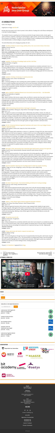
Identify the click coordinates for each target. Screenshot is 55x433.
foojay (24, 245)
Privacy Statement (27, 425)
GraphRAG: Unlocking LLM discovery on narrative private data (19, 77)
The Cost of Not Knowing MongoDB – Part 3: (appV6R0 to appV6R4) (10, 253)
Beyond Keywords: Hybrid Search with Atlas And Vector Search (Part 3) (44, 253)
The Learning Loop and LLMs (12, 217)
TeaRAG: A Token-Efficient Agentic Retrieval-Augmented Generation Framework (23, 201)
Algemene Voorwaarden (27, 417)
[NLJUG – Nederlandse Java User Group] (27, 8)
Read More (14, 27)
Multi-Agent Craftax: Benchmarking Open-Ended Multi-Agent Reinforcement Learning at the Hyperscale (28, 148)
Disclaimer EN (27, 420)
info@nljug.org (29, 412)
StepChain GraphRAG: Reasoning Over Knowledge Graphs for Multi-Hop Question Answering (26, 165)
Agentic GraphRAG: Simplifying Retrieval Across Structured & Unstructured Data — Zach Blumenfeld (28, 92)
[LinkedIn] (27, 410)
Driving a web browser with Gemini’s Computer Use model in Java (20, 231)
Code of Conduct (27, 423)
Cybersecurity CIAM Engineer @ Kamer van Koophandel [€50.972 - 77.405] (8, 312)
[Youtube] (30, 410)
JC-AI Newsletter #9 (10, 245)
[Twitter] (25, 410)
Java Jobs (27, 415)
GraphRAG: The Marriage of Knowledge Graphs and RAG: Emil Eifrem (21, 61)
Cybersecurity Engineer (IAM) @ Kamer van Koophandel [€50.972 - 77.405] (8, 335)
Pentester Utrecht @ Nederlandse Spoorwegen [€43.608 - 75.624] (6, 328)
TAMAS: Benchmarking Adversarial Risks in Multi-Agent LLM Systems (21, 108)
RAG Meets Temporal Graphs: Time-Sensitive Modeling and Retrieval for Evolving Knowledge (26, 183)
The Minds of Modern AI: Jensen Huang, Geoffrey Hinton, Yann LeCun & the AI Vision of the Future (27, 45)
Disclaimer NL (27, 419)
